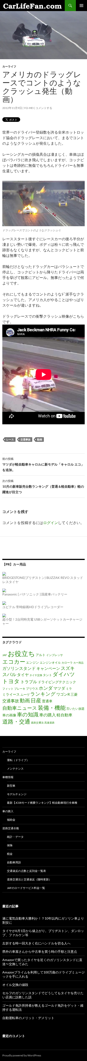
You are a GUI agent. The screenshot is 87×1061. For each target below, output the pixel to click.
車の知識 (28, 714)
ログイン (50, 522)
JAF (4, 655)
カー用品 (78, 662)
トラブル (28, 681)
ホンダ (46, 688)
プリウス (32, 688)
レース (10, 439)
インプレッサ (54, 655)
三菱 (74, 694)
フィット (7, 688)
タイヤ (23, 674)
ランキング (43, 694)
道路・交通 (16, 721)
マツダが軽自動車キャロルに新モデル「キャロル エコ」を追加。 (43, 464)
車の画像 (9, 715)
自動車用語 (14, 862)
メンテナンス (15, 768)
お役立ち (21, 653)
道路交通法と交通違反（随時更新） (29, 879)
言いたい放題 (75, 708)
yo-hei (29, 108)
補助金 (11, 819)
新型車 (11, 785)
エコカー (13, 661)
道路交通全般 (10, 828)
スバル (9, 674)
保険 (10, 845)
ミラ (69, 688)
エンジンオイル (50, 662)
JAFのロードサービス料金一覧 (26, 888)
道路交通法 (37, 722)
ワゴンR (63, 694)
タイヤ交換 (35, 675)
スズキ (68, 668)
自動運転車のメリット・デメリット (28, 1018)
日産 (36, 700)
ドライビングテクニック (57, 682)
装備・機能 (52, 707)
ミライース (11, 694)
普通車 (47, 701)
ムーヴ (24, 694)
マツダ (59, 688)
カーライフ (9, 66)
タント (47, 675)
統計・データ (15, 836)
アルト (40, 655)
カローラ (67, 662)
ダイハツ (64, 674)
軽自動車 (64, 714)
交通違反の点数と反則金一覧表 (26, 871)
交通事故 (25, 439)
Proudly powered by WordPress (21, 1055)
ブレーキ (19, 688)
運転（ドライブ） (18, 760)
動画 (39, 439)
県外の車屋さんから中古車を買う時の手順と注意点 (39, 951)
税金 (10, 854)
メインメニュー (81, 5)
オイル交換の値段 (15, 985)
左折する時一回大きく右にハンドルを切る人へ (36, 943)
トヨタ (11, 681)
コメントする (43, 108)
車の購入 (47, 714)
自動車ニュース (19, 708)
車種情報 (7, 777)
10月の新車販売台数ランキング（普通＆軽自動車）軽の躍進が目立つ (43, 486)
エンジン (32, 662)
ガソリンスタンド (19, 668)
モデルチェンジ (16, 794)
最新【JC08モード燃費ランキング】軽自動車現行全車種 (42, 802)
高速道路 (49, 722)
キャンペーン (48, 668)
